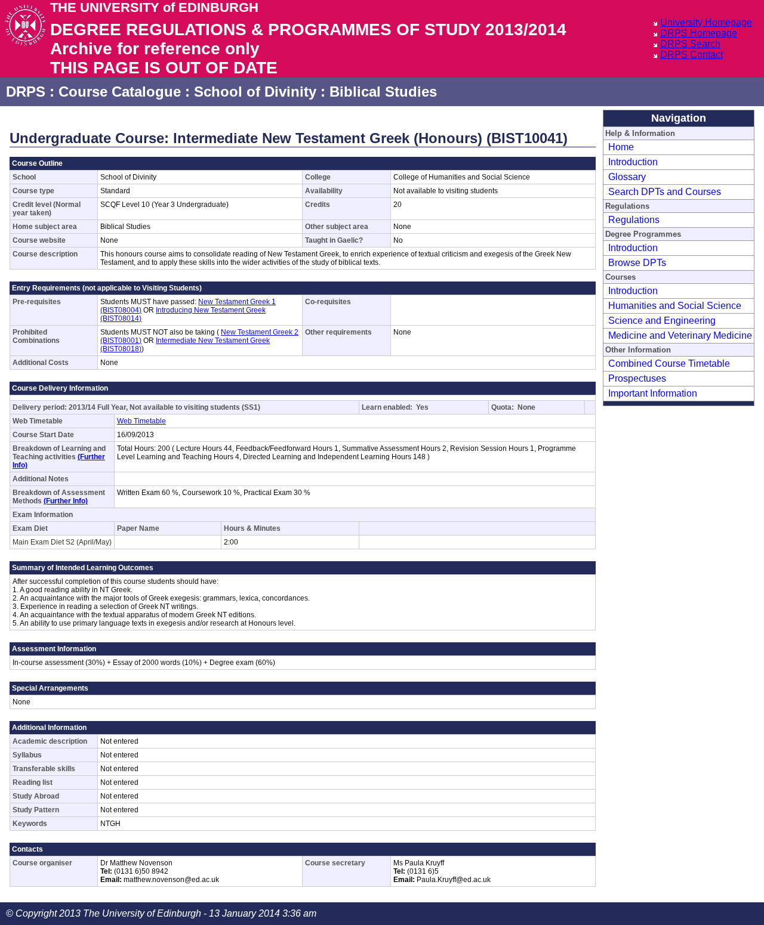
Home (621, 147)
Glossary (627, 177)
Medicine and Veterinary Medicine (680, 335)
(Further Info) (66, 501)
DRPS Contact (691, 55)
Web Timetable (141, 421)
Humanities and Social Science (674, 306)
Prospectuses (637, 378)
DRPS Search (690, 44)
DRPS (25, 91)
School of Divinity (255, 91)
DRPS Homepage (698, 33)
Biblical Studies (383, 91)
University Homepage (706, 22)
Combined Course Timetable (669, 363)
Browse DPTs (637, 263)
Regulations (634, 220)
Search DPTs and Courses (664, 192)
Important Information (652, 393)
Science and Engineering (662, 320)
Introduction (633, 162)
